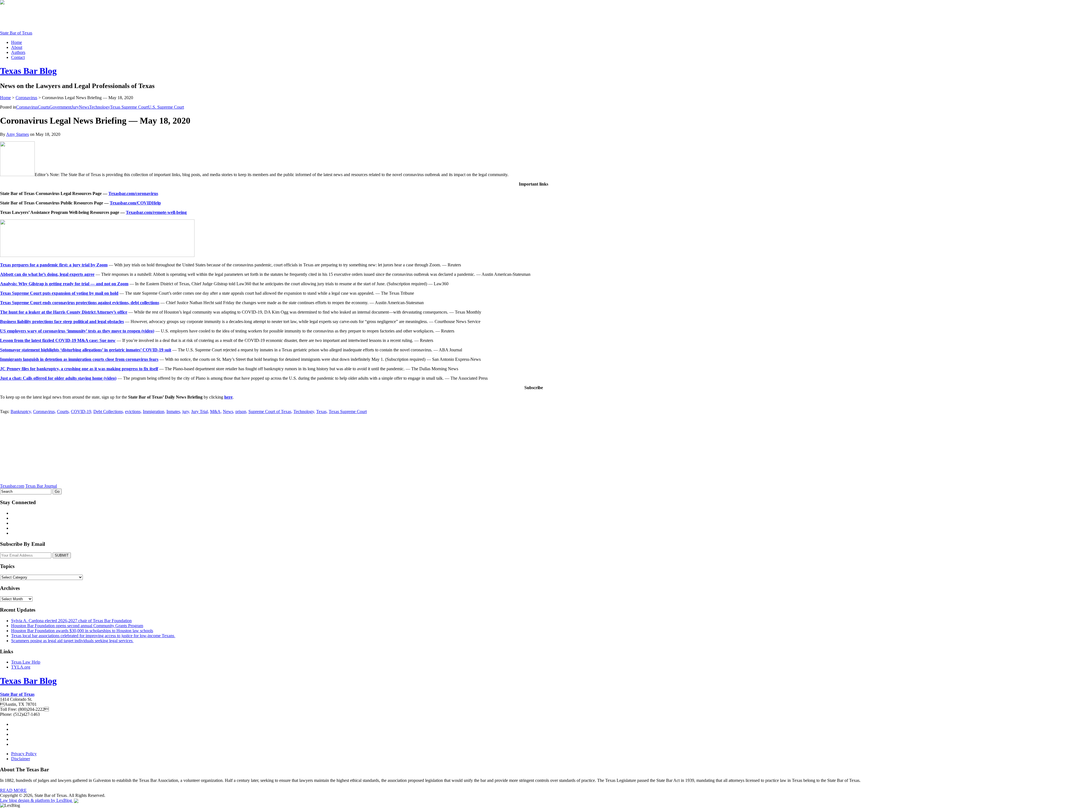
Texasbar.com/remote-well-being (156, 212)
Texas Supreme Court (129, 107)
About (16, 47)
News (84, 107)
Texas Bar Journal (41, 486)
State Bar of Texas (16, 33)
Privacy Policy (24, 753)
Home (16, 42)
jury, (186, 411)
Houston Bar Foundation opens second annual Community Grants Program (77, 625)
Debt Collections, (108, 411)
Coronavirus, (44, 411)
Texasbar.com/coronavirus (133, 193)
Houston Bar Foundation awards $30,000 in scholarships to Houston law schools (82, 630)
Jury (75, 107)
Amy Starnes (17, 134)
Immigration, (154, 411)
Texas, (322, 411)
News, (228, 411)
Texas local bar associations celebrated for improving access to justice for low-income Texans (93, 635)
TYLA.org (20, 667)
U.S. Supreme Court (166, 107)
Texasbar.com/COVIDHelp (135, 203)
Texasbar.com (12, 486)
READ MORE (13, 790)
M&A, (216, 411)
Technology (99, 107)
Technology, (304, 411)
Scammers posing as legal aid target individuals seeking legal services (72, 640)
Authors (18, 52)
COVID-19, (81, 411)
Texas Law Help (25, 662)
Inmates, (173, 411)
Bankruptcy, (21, 411)
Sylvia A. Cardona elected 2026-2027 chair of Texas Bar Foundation (71, 620)
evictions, (133, 411)
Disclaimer (20, 758)
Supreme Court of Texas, (270, 411)
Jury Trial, (200, 411)
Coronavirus (26, 97)
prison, (241, 411)
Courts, (63, 411)
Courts (43, 107)
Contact (18, 57)
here (228, 397)
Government (60, 107)
